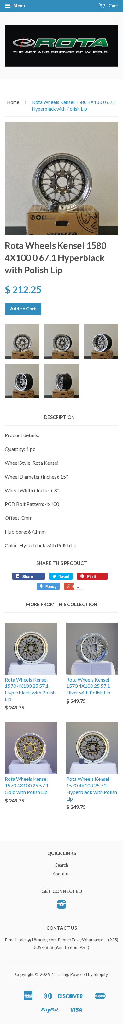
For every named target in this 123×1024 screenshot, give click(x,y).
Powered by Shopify (89, 974)
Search (61, 865)
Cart (113, 5)
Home (13, 102)
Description (59, 417)
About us (61, 873)
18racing (60, 974)
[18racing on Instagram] (62, 906)
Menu (18, 5)
